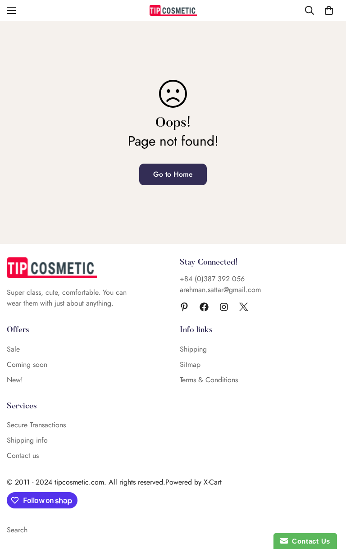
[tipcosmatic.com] (173, 10)
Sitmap (190, 364)
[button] (329, 10)
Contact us (23, 455)
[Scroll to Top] (328, 500)
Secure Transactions (36, 425)
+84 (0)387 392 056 (212, 279)
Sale (13, 349)
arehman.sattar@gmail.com (220, 289)
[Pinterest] (184, 306)
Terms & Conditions (209, 380)
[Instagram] (223, 306)
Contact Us (309, 541)
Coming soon (27, 364)
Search (17, 530)
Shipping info (27, 440)
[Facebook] (204, 306)
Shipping (193, 349)
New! (15, 380)
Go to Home (173, 174)
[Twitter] (243, 306)
